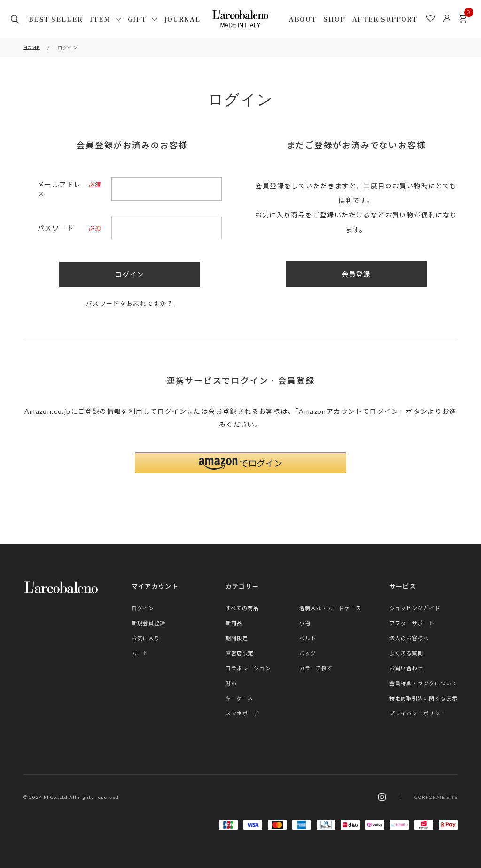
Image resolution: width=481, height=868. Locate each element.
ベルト (307, 638)
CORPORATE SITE (436, 797)
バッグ (307, 653)
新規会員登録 (149, 623)
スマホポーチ (242, 713)
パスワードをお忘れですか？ (129, 303)
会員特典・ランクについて (423, 683)
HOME (31, 47)
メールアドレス (69, 189)
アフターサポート (412, 623)
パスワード (69, 228)
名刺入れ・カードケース (330, 608)
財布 (231, 683)
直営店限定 (239, 653)
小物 (304, 623)
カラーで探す (316, 668)
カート (463, 19)
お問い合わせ (406, 668)
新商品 (233, 623)
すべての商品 (242, 608)
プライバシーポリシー (417, 713)
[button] (240, 462)
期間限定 (236, 638)
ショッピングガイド (415, 608)
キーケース (239, 698)
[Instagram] (382, 797)
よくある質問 (406, 653)
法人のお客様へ (409, 638)
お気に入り (146, 638)
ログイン (143, 608)
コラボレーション (248, 668)
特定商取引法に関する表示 (423, 698)
